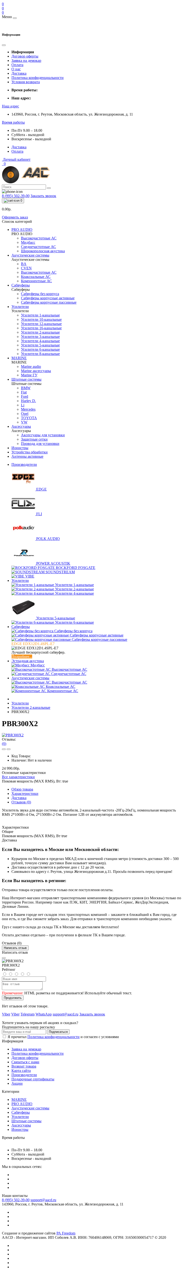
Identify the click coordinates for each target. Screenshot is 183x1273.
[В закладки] (4, 749)
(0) (4, 744)
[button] (10, 106)
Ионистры (19, 1129)
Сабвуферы (20, 627)
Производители (24, 464)
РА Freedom (65, 1233)
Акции (17, 1083)
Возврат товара (23, 1066)
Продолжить (13, 998)
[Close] (4, 958)
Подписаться (58, 1032)
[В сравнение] (8, 749)
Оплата (17, 65)
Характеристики (24, 794)
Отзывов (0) (21, 802)
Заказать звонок (43, 196)
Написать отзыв (15, 948)
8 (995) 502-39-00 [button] (16, 1200)
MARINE (19, 1100)
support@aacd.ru (43, 1200)
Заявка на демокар (26, 60)
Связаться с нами (25, 1062)
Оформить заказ (15, 217)
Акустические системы (30, 678)
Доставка (18, 73)
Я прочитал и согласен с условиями (63, 1037)
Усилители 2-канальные (30, 707)
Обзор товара (22, 789)
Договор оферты (24, 56)
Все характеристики (18, 777)
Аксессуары (21, 1125)
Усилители (20, 580)
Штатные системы (26, 1121)
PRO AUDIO (21, 1104)
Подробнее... (21, 657)
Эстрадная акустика (27, 661)
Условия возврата (25, 82)
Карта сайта (21, 1071)
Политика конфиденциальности (37, 78)
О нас (16, 69)
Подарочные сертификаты (32, 1079)
